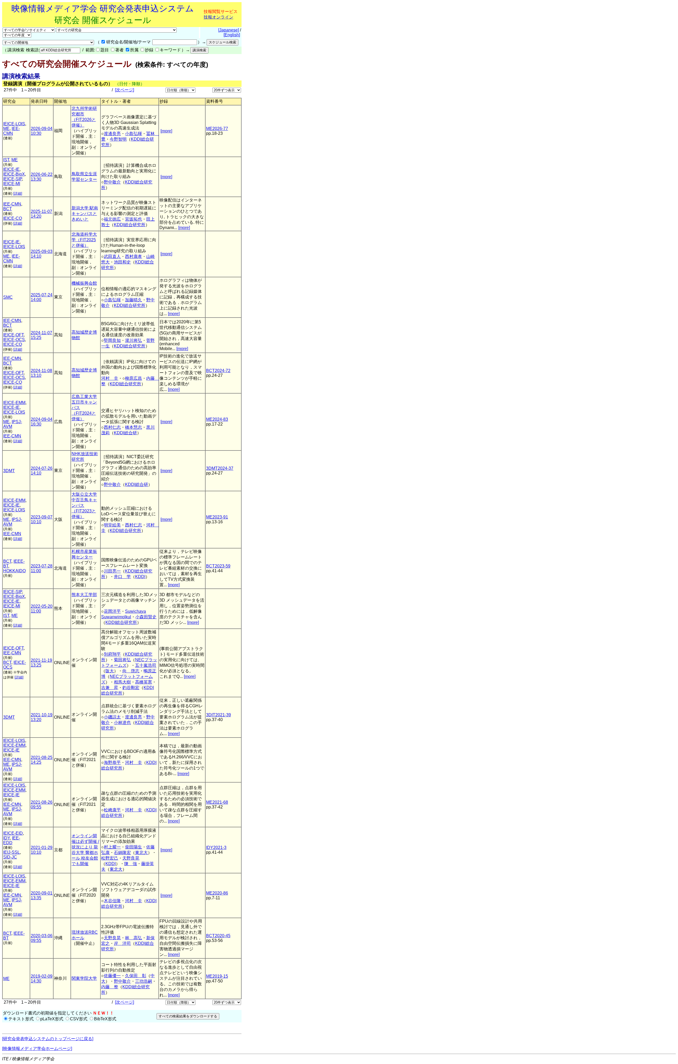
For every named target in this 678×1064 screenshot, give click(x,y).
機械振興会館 (84, 283)
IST (6, 160)
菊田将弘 (122, 660)
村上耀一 (112, 847)
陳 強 (130, 863)
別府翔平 (112, 654)
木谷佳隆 (112, 900)
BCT (7, 209)
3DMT (9, 470)
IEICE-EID (13, 833)
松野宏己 (109, 858)
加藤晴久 (133, 300)
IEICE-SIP (12, 179)
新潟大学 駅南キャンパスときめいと (85, 213)
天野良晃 (130, 858)
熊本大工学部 (84, 594)
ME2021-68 (217, 802)
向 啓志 (130, 671)
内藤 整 (109, 987)
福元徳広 (112, 219)
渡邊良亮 (112, 133)
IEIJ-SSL (11, 852)
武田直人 (112, 256)
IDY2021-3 (216, 847)
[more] (166, 131)
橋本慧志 (133, 427)
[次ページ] (124, 90)
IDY (6, 838)
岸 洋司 (122, 943)
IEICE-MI (11, 183)
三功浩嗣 (143, 981)
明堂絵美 (112, 525)
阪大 (109, 671)
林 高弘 (133, 938)
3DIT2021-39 (218, 715)
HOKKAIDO (14, 571)
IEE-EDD (11, 840)
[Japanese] (228, 30)
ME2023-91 (217, 517)
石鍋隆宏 (122, 852)
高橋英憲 (143, 682)
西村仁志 (112, 427)
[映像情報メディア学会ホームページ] (37, 1048)
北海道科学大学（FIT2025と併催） (84, 240)
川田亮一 (112, 571)
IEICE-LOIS (14, 124)
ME (6, 128)
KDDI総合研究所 (129, 224)
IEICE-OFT (13, 335)
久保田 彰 (135, 975)
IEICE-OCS (14, 339)
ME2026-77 (217, 128)
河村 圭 (109, 378)
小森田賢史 (146, 617)
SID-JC (10, 857)
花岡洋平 (112, 611)
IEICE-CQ (12, 218)
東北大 (141, 852)
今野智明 (118, 139)
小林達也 (122, 722)
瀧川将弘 (133, 340)
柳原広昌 (133, 378)
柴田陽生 (133, 847)
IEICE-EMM (14, 402)
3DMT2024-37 (219, 468)
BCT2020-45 (218, 935)
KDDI (140, 576)
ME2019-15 (217, 976)
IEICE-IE (11, 169)
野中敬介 (112, 182)
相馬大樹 (122, 682)
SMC (8, 297)
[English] (232, 35)
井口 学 (122, 576)
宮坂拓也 (133, 219)
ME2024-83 (217, 419)
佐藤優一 (112, 975)
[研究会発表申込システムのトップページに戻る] (47, 1038)
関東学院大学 (84, 978)
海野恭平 (112, 762)
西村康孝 (133, 256)
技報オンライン (218, 17)
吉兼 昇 (109, 687)
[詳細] (17, 193)
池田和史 (122, 262)
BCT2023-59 (218, 566)
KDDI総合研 (125, 433)
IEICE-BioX (14, 174)
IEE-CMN (11, 131)
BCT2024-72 (218, 370)
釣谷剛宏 (130, 687)
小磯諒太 (112, 717)
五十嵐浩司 (145, 665)
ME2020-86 (217, 893)
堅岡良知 (112, 340)
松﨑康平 (112, 810)
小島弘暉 (133, 133)
